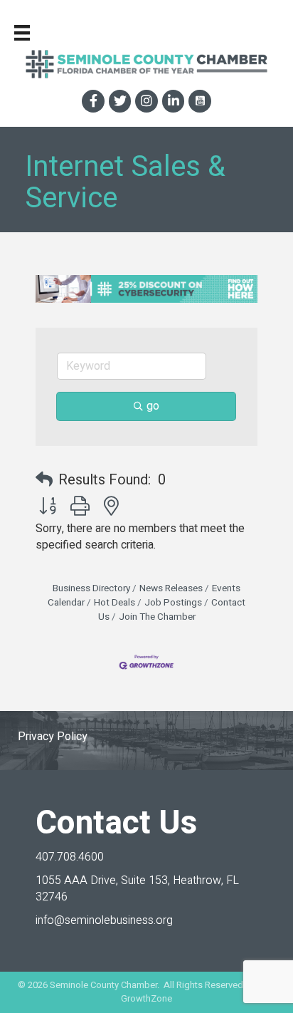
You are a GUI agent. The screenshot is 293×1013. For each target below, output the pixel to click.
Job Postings (173, 603)
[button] (44, 480)
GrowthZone (146, 998)
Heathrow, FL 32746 (137, 888)
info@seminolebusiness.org (104, 920)
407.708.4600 (70, 857)
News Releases (171, 588)
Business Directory (91, 588)
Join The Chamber (157, 617)
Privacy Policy (52, 736)
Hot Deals (114, 603)
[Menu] (22, 32)
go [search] (152, 406)
